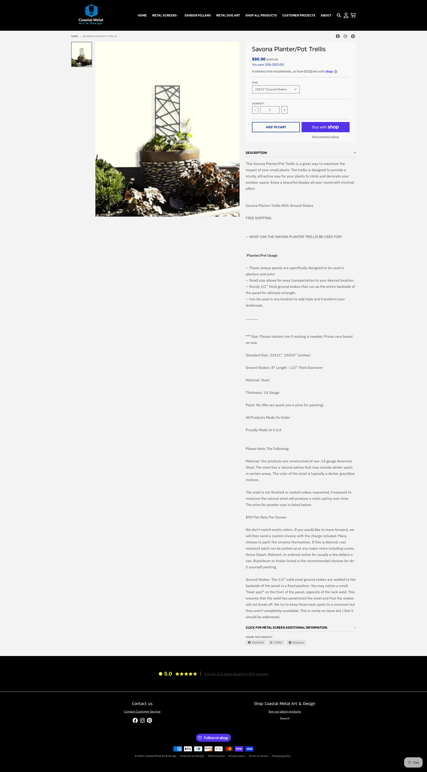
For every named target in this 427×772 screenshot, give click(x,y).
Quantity (258, 103)
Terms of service (258, 756)
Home (74, 36)
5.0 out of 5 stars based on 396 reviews (236, 674)
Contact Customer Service (142, 711)
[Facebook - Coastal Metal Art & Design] (338, 36)
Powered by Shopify (192, 756)
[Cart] (353, 15)
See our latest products (284, 711)
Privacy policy (237, 756)
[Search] (339, 15)
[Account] (346, 15)
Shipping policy (281, 756)
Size (255, 82)
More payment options (325, 136)
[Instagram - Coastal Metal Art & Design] (345, 36)
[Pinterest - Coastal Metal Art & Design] (353, 36)
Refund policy (216, 756)
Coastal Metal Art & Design (161, 756)
